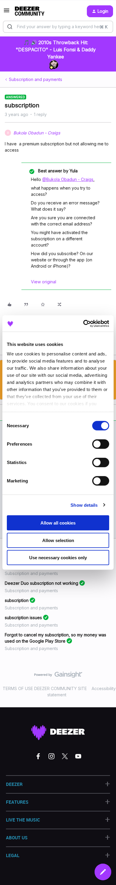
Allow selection (58, 540)
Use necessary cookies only (58, 557)
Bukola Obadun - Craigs (36, 132)
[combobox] (58, 27)
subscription (17, 600)
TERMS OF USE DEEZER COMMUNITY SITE (45, 688)
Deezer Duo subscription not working (41, 583)
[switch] (100, 444)
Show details (84, 504)
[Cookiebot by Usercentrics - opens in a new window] (83, 323)
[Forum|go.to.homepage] (29, 11)
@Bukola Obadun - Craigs (67, 179)
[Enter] (10, 27)
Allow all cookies (58, 522)
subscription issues (23, 617)
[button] (6, 12)
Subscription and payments (35, 79)
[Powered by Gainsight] (58, 676)
